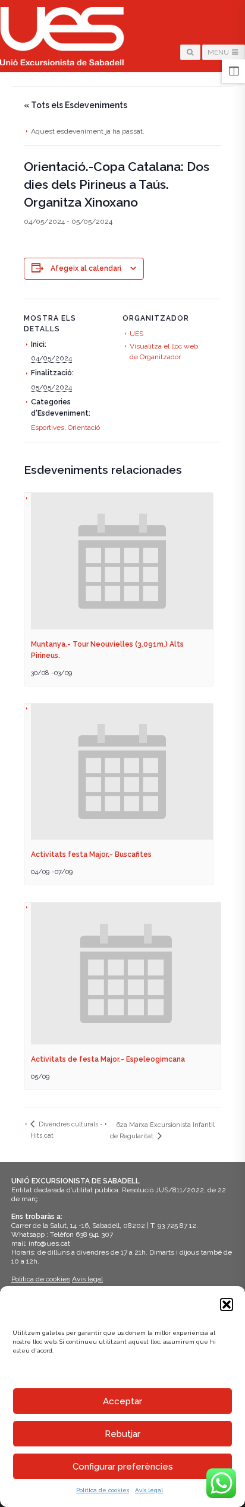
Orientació (84, 427)
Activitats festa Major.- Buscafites (91, 854)
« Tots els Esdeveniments (75, 105)
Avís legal (149, 1490)
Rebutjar (122, 1434)
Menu (219, 52)
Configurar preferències (123, 1466)
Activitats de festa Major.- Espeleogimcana (108, 1059)
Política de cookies (102, 1490)
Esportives (47, 427)
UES (136, 334)
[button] (227, 1304)
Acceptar (122, 1401)
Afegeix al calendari (86, 268)
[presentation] (122, 561)
